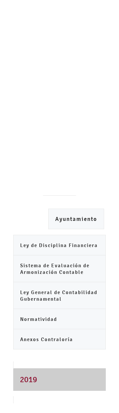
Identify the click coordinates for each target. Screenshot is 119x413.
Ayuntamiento (76, 219)
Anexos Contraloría (46, 339)
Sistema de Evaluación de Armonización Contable (55, 268)
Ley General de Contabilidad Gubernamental (59, 295)
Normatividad (38, 319)
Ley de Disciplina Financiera (59, 245)
